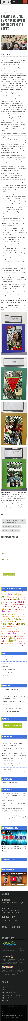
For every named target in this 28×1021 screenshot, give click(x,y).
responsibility (22, 634)
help (13, 607)
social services (20, 636)
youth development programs (11, 526)
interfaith (12, 609)
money (22, 614)
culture (17, 597)
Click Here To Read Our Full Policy (10, 920)
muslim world (19, 621)
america (19, 592)
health (10, 606)
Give (24, 1)
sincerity (14, 636)
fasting (23, 602)
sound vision (4, 638)
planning (15, 629)
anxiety (22, 592)
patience (8, 626)
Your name (5, 541)
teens (7, 640)
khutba (18, 612)
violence (22, 641)
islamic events (21, 609)
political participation (21, 629)
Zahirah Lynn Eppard (7, 672)
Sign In (6, 1000)
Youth (5, 12)
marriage (4, 613)
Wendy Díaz (5, 666)
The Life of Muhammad (9, 705)
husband (3, 609)
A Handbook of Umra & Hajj (10, 690)
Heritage (16, 606)
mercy (18, 614)
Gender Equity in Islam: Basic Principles (13, 701)
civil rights (17, 594)
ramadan (12, 633)
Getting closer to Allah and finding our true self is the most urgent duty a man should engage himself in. (14, 795)
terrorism (12, 640)
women (12, 644)
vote (25, 641)
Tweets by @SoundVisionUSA (9, 782)
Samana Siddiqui (6, 660)
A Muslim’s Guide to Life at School (12, 693)
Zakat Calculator (8, 987)
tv (19, 641)
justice (15, 611)
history (24, 606)
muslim (8, 617)
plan (11, 628)
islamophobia (6, 611)
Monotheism (4, 617)
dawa (21, 596)
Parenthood (14, 624)
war (2, 643)
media (14, 614)
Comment (5, 559)
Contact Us (7, 998)
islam (16, 609)
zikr (24, 644)
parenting (21, 623)
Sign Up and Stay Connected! (13, 725)
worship (16, 643)
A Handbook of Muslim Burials (11, 711)
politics (2, 631)
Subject (4, 553)
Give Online (7, 989)
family (18, 601)
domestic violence (6, 599)
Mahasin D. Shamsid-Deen (9, 669)
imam (8, 609)
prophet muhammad (13, 631)
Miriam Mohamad (8, 55)
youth (21, 643)
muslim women (9, 621)
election (25, 599)
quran (3, 633)
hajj (17, 604)
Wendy (5, 644)
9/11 (2, 592)
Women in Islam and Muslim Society (12, 708)
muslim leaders (15, 616)
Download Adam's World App (12, 995)
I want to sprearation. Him (8, 800)
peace (11, 626)
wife (8, 643)
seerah (9, 636)
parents (3, 626)
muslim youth (6, 623)
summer (22, 639)
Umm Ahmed (5, 675)
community (5, 596)
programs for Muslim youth (10, 530)
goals (10, 604)
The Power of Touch (7, 740)
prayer (6, 631)
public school (21, 631)
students (18, 639)
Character (4, 594)
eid (22, 599)
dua (12, 599)
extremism (13, 602)
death (24, 597)
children (10, 594)
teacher (3, 641)
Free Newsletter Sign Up (10, 992)
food (2, 604)
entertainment (5, 602)
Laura (21, 612)
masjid (10, 614)
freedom (6, 604)
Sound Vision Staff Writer (8, 657)
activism (6, 591)
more (24, 678)
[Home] (6, 2)
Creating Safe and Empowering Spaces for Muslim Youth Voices (13, 521)
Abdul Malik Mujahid (7, 663)
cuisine (14, 597)
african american (13, 592)
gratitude (14, 604)
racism (6, 634)
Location (4, 547)
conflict (10, 597)
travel (17, 641)
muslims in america (14, 618)
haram (23, 604)
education (17, 599)
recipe (17, 634)
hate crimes (4, 606)
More (23, 646)
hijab (20, 607)
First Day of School (7, 769)
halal (19, 604)
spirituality (12, 638)
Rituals (2, 636)
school (6, 636)
